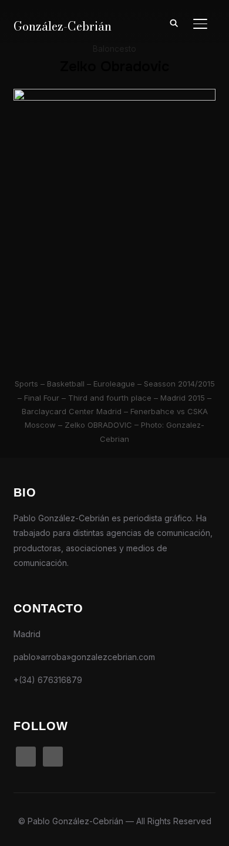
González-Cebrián (63, 26)
